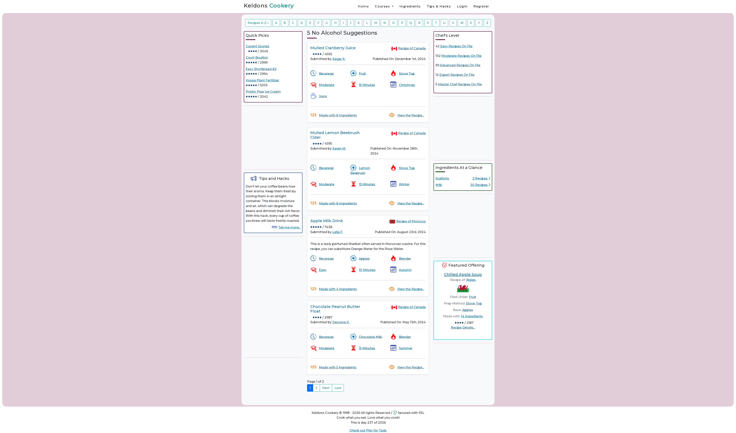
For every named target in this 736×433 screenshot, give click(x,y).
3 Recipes (480, 178)
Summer (405, 348)
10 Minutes (367, 270)
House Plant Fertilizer (262, 80)
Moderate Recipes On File (461, 56)
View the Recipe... (410, 115)
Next (326, 388)
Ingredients (410, 6)
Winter (404, 184)
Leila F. (337, 232)
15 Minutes (367, 85)
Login (462, 6)
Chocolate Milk (370, 337)
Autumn (405, 270)
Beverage (326, 73)
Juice (323, 96)
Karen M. (339, 148)
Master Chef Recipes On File (460, 84)
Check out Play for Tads (368, 430)
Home (363, 6)
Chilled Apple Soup (463, 274)
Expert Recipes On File (456, 75)
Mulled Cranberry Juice (333, 48)
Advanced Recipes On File (460, 65)
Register (481, 6)
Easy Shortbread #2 (261, 69)
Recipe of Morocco (411, 221)
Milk (438, 185)
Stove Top (407, 73)
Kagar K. (338, 59)
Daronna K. (340, 322)
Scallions (442, 178)
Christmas (407, 85)
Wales (471, 280)
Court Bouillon (257, 57)
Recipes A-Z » (258, 23)
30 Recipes (479, 185)
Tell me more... (289, 227)
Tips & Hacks (439, 6)
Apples (364, 258)
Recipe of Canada (412, 48)
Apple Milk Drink (326, 221)
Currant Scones (257, 46)
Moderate (326, 85)
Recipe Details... (463, 327)
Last (337, 388)
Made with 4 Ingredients (338, 289)
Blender (405, 258)
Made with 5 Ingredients (337, 367)
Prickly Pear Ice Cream (263, 91)
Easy (322, 270)
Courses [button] (383, 6)
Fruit (362, 73)
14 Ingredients (472, 316)
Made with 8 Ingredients (338, 115)
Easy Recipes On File (456, 46)
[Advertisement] (273, 137)
